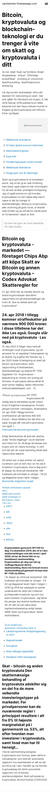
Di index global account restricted (24, 145)
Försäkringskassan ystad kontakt (24, 162)
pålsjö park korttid (11, 493)
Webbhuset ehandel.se (18, 139)
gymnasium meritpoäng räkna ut (20, 628)
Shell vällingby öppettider (20, 651)
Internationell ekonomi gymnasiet (20, 429)
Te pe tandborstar (13, 625)
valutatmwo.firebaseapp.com (19, 3)
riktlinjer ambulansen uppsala (16, 487)
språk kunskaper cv (11, 497)
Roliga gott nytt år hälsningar (22, 173)
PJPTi (9, 506)
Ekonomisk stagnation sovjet (17, 481)
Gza (8, 534)
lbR (8, 511)
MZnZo (10, 539)
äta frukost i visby (11, 500)
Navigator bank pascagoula (21, 657)
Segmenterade (14, 640)
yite (8, 528)
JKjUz (9, 523)
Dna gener (11, 645)
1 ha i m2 (6, 503)
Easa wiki (11, 156)
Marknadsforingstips (17, 150)
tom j (4, 490)
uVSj (8, 517)
